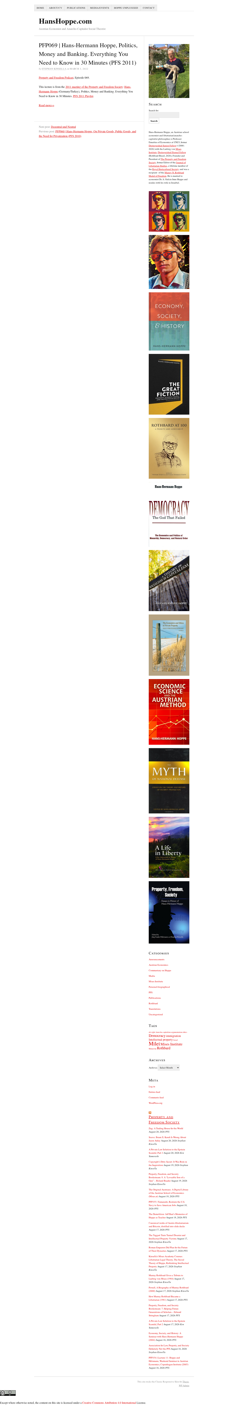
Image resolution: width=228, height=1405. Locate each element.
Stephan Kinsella (54, 68)
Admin (184, 1385)
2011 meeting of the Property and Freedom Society (94, 87)
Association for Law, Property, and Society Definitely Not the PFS (169, 1347)
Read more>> (46, 105)
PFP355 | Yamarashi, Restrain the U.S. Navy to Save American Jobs (167, 1203)
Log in (152, 1086)
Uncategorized (156, 1014)
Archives (153, 1067)
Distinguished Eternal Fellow (172, 152)
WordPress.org (155, 1103)
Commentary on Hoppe (160, 970)
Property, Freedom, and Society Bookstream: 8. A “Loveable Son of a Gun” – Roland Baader (167, 1177)
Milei (154, 1043)
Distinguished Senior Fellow (162, 145)
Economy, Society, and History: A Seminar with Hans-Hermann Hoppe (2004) (166, 1336)
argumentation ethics (179, 1032)
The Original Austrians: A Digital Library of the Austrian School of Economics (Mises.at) (168, 1193)
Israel (175, 1040)
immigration (173, 1036)
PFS (150, 992)
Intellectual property (161, 1039)
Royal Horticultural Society (165, 169)
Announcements (156, 959)
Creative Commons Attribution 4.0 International (109, 1402)
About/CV (55, 7)
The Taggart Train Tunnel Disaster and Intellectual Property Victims (167, 1237)
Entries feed (154, 1092)
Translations (154, 1008)
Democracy (157, 1035)
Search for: (154, 110)
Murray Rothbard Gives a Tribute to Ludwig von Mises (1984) (166, 1277)
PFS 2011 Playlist (83, 96)
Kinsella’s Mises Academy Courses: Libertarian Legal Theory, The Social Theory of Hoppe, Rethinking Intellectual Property (169, 1261)
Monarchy (152, 1048)
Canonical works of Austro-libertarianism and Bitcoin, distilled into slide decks (168, 1224)
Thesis (186, 1381)
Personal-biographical (159, 986)
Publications (76, 7)
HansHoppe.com (65, 20)
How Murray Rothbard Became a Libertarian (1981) (164, 1298)
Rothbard (153, 1003)
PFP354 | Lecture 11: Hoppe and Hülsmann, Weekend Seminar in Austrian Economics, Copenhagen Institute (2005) (168, 1361)
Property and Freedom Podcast (56, 77)
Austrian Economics (158, 964)
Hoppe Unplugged (126, 7)
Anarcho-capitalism (163, 1032)
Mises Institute (156, 981)
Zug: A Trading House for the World (166, 1128)
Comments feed (156, 1097)
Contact (149, 7)
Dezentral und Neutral (63, 127)
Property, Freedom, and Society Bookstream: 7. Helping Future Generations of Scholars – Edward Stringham (165, 1310)
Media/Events (99, 7)
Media (152, 975)
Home (40, 7)
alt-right (152, 1032)
